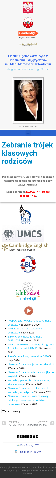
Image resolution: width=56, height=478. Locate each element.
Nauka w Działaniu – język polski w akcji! (31, 364)
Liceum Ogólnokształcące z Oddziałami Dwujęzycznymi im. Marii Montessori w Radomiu (28, 60)
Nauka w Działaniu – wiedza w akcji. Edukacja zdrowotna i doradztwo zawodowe (28, 400)
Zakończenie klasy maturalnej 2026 (28, 356)
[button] (28, 133)
